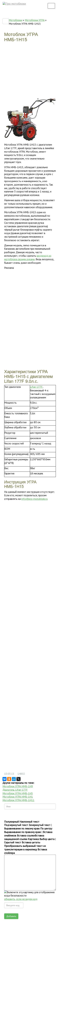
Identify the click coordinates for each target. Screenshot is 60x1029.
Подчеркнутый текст (16, 825)
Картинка (33, 839)
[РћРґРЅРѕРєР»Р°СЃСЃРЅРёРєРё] (9, 779)
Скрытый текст (12, 842)
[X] (18, 779)
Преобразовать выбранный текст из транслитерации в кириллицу (25, 847)
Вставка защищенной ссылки (24, 837)
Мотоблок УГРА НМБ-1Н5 (17, 793)
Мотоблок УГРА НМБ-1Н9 (17, 786)
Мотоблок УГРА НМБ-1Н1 (17, 796)
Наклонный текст (29, 821)
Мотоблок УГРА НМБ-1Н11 (18, 800)
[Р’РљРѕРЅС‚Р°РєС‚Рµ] (4, 779)
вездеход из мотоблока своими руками (27, 257)
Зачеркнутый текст (39, 825)
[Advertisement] (29, 72)
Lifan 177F (36, 387)
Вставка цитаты (31, 842)
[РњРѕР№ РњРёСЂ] (14, 779)
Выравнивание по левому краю (22, 828)
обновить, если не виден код (21, 899)
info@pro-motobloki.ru (34, 498)
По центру (46, 828)
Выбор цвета (47, 839)
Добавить (11, 916)
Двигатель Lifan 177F (15, 789)
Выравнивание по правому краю (22, 832)
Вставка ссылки (26, 835)
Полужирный (11, 821)
